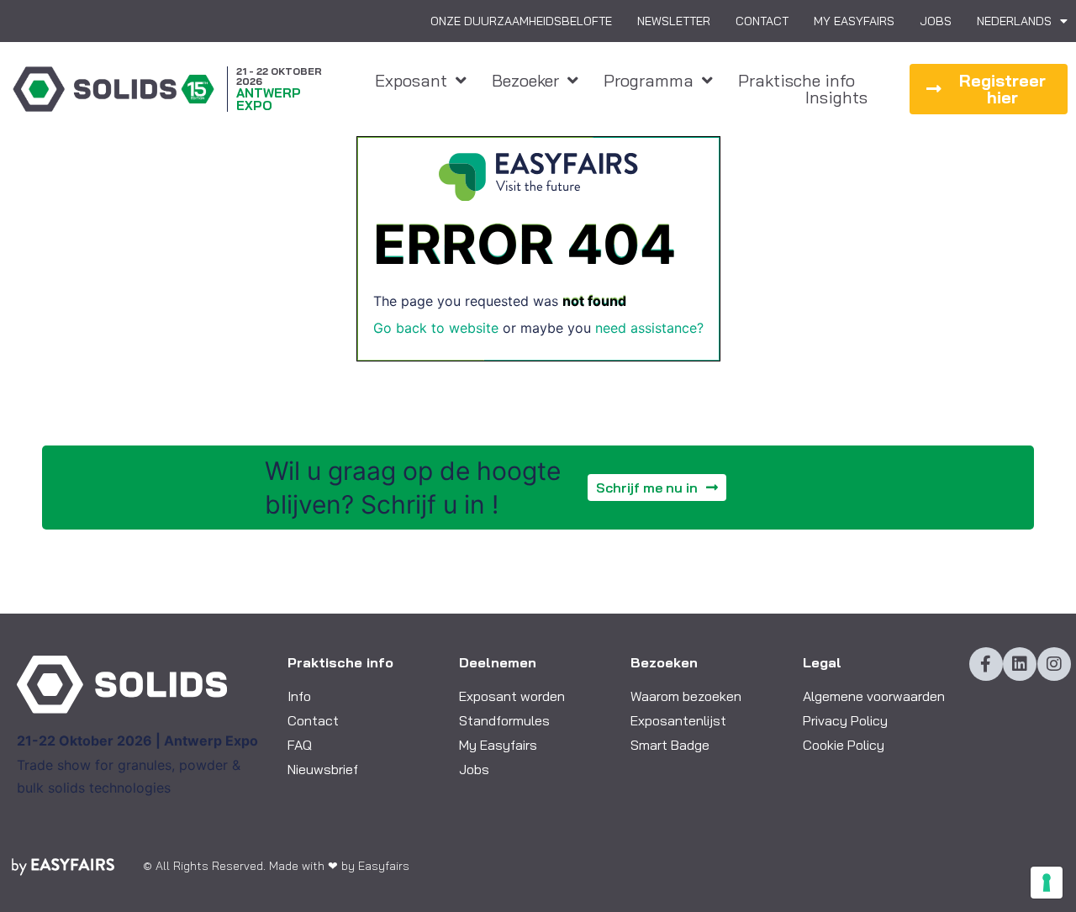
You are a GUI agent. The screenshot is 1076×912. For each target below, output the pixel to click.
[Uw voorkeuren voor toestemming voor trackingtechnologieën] (1047, 883)
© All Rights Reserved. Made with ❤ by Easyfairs (276, 865)
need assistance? (649, 327)
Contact (762, 21)
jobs (936, 21)
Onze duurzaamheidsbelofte (521, 21)
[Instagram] (1054, 664)
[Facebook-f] (986, 664)
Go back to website (435, 327)
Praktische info (796, 80)
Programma (649, 80)
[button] (989, 89)
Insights (836, 97)
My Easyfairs (854, 21)
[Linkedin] (1019, 664)
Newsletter (673, 21)
